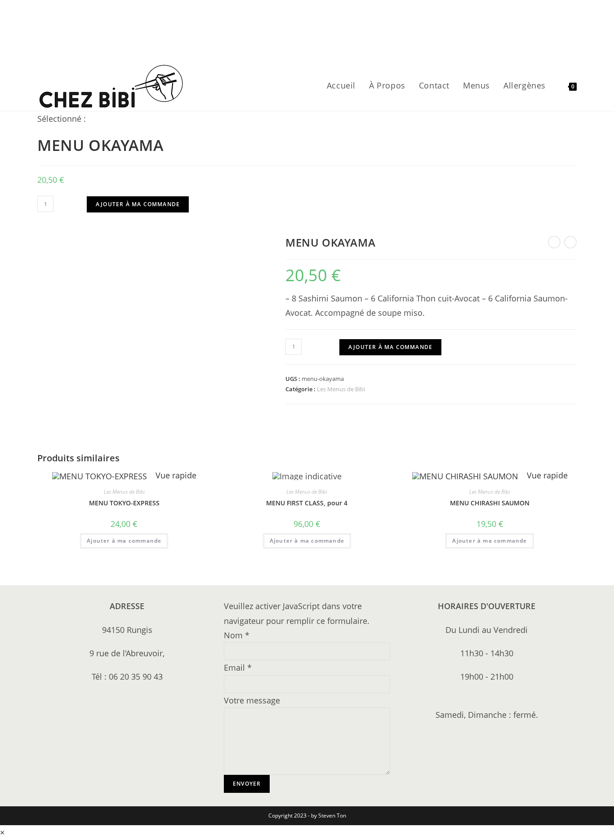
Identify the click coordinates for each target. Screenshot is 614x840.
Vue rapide (174, 475)
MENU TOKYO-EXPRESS (124, 503)
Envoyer (247, 783)
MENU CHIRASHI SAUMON (489, 503)
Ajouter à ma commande (138, 204)
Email (238, 667)
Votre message (252, 700)
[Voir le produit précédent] (554, 242)
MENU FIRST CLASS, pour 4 (306, 503)
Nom (236, 635)
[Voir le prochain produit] (570, 242)
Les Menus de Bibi (341, 389)
